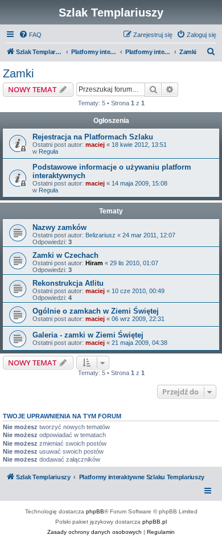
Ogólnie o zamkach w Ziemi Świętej (95, 311)
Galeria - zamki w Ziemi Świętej (87, 335)
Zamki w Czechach (65, 255)
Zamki (18, 73)
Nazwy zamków (59, 227)
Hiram (94, 263)
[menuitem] (30, 35)
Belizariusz (100, 235)
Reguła (48, 151)
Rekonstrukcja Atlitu (68, 283)
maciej (95, 144)
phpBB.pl (154, 522)
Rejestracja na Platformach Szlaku (92, 137)
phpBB (95, 511)
